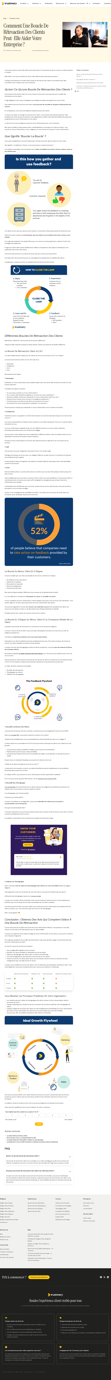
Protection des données (7, 1257)
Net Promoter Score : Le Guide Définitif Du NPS (21, 1138)
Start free (28, 845)
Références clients (5, 1237)
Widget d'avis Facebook (7, 1206)
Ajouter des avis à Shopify (35, 1208)
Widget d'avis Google (6, 1203)
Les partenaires (87, 1208)
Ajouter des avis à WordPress (36, 1203)
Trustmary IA (3, 1222)
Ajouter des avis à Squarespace (37, 1206)
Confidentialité (4, 1254)
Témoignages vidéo (61, 1208)
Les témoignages (10, 787)
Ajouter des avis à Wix (34, 1211)
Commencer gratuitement (39, 1277)
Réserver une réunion (89, 1221)
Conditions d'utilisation (6, 1252)
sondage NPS (15, 735)
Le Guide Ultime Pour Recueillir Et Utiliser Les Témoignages (25, 1140)
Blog (4, 18)
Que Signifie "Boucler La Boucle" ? (85, 79)
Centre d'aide (87, 1218)
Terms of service (39, 1372)
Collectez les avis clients (62, 1203)
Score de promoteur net (63, 1214)
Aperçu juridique (4, 1249)
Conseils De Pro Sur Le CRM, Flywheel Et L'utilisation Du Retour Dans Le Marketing (32, 1142)
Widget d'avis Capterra (6, 1214)
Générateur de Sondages (63, 1219)
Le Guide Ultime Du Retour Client (17, 1135)
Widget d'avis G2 (5, 1217)
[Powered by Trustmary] (28, 850)
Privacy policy (28, 1372)
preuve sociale (36, 896)
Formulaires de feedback (63, 1211)
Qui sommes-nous (88, 1203)
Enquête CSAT (60, 1217)
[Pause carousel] (39, 874)
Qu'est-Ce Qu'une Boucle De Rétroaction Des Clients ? (89, 75)
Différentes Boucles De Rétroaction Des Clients (89, 83)
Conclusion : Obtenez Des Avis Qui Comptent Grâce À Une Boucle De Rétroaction (91, 87)
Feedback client (14, 18)
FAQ (77, 91)
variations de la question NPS (47, 779)
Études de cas (4, 1239)
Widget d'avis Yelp (5, 1208)
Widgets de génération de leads (9, 1219)
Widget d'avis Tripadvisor (7, 1211)
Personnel (86, 1206)
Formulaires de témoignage (63, 1206)
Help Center (19, 1372)
